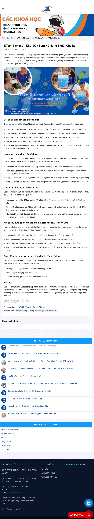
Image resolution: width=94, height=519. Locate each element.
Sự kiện (4, 438)
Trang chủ (5, 38)
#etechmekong (21, 311)
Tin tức (42, 307)
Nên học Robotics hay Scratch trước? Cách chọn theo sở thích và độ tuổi (33, 353)
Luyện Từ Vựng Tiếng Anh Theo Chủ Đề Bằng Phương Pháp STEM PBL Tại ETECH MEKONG (40, 361)
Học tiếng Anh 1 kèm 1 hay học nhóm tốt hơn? (24, 376)
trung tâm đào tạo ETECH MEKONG (43, 311)
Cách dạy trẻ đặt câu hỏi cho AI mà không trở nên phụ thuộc (29, 391)
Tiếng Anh (28, 307)
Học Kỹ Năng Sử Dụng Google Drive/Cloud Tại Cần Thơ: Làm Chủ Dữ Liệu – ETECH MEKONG (40, 368)
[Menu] (3, 9)
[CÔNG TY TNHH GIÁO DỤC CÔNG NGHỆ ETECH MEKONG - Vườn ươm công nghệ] (47, 9)
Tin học (14, 38)
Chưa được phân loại (8, 430)
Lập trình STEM (18, 307)
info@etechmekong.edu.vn (16, 492)
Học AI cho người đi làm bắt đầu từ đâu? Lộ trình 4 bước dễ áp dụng (32, 346)
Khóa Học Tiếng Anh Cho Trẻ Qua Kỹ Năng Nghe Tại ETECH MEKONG (32, 414)
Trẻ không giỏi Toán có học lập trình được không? (25, 399)
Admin (24, 50)
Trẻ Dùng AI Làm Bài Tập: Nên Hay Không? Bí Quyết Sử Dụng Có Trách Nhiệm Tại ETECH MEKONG (42, 383)
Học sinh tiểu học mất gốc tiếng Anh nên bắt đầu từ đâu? (28, 406)
